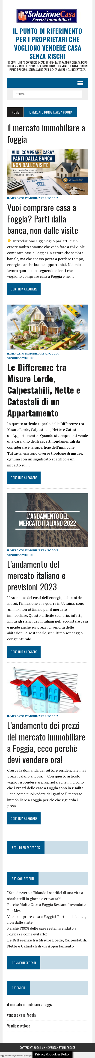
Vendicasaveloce (20, 358)
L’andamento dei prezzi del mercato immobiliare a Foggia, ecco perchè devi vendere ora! (46, 742)
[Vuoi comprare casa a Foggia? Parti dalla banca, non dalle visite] (47, 191)
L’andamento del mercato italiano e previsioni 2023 (36, 575)
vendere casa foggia (21, 1015)
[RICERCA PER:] (47, 93)
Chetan (18, 1056)
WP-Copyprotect (30, 1056)
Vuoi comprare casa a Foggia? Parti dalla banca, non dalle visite (42, 219)
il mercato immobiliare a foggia (33, 198)
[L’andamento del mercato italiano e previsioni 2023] (47, 543)
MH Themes (68, 1047)
